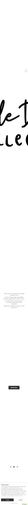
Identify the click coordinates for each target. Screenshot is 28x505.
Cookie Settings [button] (14, 503)
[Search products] (26, 71)
